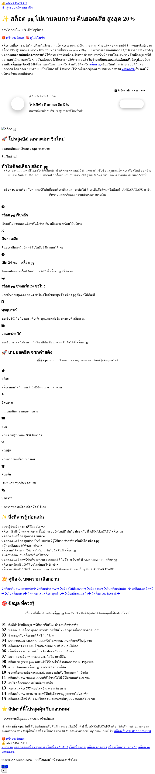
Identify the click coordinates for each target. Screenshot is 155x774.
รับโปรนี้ (134, 104)
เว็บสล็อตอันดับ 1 (57, 747)
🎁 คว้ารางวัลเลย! (14, 37)
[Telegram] (6, 766)
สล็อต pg (95, 64)
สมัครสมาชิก (24, 7)
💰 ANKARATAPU (14, 3)
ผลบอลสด (128, 69)
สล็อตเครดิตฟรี (97, 747)
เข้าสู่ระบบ (8, 7)
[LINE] (3, 766)
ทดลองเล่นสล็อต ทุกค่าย (30, 747)
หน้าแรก (7, 747)
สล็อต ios (144, 747)
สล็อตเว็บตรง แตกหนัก (122, 747)
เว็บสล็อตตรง (77, 747)
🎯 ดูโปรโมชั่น (35, 37)
